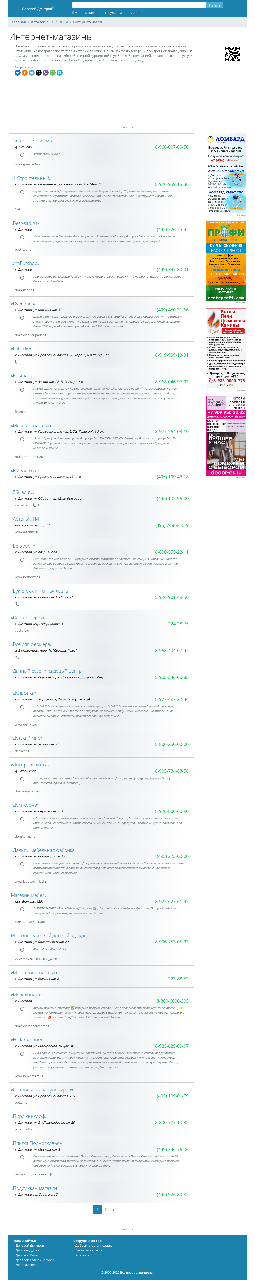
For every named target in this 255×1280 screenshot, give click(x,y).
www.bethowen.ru (28, 577)
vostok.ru (22, 630)
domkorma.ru (25, 836)
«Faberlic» (21, 348)
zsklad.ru (21, 505)
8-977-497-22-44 (172, 699)
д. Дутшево (23, 147)
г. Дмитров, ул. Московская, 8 (37, 1149)
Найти (214, 5)
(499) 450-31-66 (173, 310)
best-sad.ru (23, 249)
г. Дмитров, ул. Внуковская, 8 (37, 978)
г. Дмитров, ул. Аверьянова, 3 (37, 552)
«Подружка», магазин (34, 1188)
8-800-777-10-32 (172, 1122)
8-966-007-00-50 (172, 147)
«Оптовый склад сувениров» (42, 1089)
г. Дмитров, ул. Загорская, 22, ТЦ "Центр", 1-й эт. (51, 381)
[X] (39, 73)
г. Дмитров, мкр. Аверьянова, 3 (39, 623)
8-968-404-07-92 (172, 650)
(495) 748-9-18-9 (172, 525)
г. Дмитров (23, 229)
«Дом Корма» (25, 804)
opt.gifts (21, 1102)
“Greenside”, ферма (31, 140)
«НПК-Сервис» (26, 1039)
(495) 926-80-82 (173, 1194)
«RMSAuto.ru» (25, 470)
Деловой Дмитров (30, 1245)
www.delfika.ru (26, 724)
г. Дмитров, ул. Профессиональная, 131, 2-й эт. (50, 476)
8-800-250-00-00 (172, 744)
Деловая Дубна (27, 1250)
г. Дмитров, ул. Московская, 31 (38, 309)
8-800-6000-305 (173, 1001)
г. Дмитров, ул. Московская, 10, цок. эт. (44, 1046)
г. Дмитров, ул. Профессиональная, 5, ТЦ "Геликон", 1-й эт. (59, 431)
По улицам (113, 12)
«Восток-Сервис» (29, 617)
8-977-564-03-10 (172, 431)
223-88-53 (178, 979)
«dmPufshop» (25, 263)
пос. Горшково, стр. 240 (33, 525)
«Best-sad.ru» (25, 223)
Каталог (91, 12)
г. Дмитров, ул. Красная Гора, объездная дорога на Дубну (59, 677)
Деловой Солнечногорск (35, 1260)
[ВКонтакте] (18, 73)
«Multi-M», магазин (31, 425)
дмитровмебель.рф (30, 921)
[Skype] (60, 73)
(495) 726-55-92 (173, 229)
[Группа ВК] (32, 209)
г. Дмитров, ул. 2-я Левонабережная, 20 (45, 1122)
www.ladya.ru (25, 881)
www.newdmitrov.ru (30, 1076)
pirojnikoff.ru (24, 1129)
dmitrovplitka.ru (27, 791)
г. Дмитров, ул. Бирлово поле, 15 (39, 856)
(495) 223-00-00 (173, 856)
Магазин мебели (29, 895)
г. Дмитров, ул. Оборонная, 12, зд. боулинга (48, 498)
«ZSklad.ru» (22, 492)
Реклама (241, 215)
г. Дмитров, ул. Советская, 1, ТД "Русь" (43, 597)
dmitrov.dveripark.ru (30, 335)
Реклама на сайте (88, 1250)
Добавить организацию (94, 1245)
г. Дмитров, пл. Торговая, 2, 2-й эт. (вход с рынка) (52, 699)
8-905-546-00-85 (172, 677)
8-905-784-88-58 (172, 771)
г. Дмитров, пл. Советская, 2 (36, 1194)
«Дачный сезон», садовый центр (46, 671)
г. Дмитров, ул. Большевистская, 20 (41, 941)
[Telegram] (32, 73)
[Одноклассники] (25, 73)
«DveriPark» (23, 303)
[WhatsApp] (53, 73)
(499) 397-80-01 (173, 269)
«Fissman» (21, 375)
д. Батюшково (25, 771)
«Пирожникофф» (29, 1116)
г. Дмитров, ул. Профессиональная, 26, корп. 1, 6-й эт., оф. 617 (62, 355)
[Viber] (46, 73)
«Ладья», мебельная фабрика (43, 850)
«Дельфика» (23, 692)
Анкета (135, 12)
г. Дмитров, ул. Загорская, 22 (37, 744)
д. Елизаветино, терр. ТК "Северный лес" (45, 650)
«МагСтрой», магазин (34, 972)
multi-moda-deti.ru (29, 456)
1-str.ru (20, 209)
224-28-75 (178, 624)
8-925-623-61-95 (172, 901)
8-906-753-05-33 (172, 942)
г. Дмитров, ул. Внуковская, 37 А (39, 811)
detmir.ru (22, 751)
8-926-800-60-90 (172, 811)
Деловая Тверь (27, 1264)
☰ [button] (73, 12)
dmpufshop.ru (25, 290)
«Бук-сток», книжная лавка (39, 590)
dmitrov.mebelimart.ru (32, 1026)
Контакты (82, 1255)
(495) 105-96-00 (173, 498)
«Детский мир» (26, 737)
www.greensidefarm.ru (32, 164)
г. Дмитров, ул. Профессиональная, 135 (45, 1096)
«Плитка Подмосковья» (36, 1143)
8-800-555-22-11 (172, 552)
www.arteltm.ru (26, 532)
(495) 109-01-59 (173, 1096)
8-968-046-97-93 (172, 382)
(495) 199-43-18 (173, 477)
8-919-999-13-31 (172, 355)
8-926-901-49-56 (172, 597)
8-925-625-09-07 (172, 1046)
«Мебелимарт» (26, 994)
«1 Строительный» (31, 178)
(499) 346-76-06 (173, 1149)
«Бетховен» (23, 545)
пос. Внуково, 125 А (29, 901)
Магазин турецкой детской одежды (49, 935)
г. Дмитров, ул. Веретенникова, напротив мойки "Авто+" (58, 184)
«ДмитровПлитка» (30, 764)
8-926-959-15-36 (172, 184)
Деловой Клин (27, 1255)
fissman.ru (23, 411)
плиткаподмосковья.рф (33, 1174)
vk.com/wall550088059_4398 (36, 959)
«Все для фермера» (31, 644)
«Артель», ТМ (25, 518)
